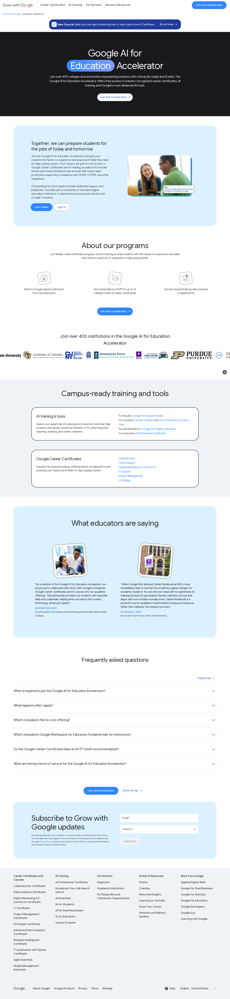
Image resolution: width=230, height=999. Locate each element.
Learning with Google (194, 919)
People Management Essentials (26, 967)
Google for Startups (193, 894)
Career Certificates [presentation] (52, 5)
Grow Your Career (150, 906)
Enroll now (166, 24)
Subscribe (130, 841)
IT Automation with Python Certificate (30, 951)
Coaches (144, 888)
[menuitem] (52, 5)
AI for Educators (65, 916)
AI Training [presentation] (75, 5)
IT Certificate (22, 908)
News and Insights (150, 894)
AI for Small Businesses (69, 910)
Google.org (188, 912)
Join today (42, 207)
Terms (95, 988)
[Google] (19, 988)
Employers (103, 882)
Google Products (64, 988)
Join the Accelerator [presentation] (209, 5)
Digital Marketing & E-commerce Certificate (27, 900)
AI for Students (64, 904)
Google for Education (194, 900)
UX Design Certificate (27, 924)
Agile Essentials (23, 959)
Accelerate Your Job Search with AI (72, 890)
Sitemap (107, 988)
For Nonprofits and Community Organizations (113, 896)
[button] (224, 372)
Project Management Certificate (26, 916)
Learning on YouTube (152, 900)
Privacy (82, 988)
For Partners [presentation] (94, 5)
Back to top (130, 790)
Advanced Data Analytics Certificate (29, 932)
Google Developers (193, 906)
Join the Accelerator (113, 97)
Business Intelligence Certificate (26, 942)
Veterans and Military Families (152, 914)
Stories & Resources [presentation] (118, 5)
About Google (41, 988)
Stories (143, 882)
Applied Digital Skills (193, 882)
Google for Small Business (197, 888)
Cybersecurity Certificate (29, 886)
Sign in (62, 207)
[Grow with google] (17, 5)
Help (172, 988)
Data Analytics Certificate (30, 892)
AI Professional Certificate (71, 882)
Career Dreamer (65, 922)
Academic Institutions (110, 888)
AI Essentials (63, 898)
